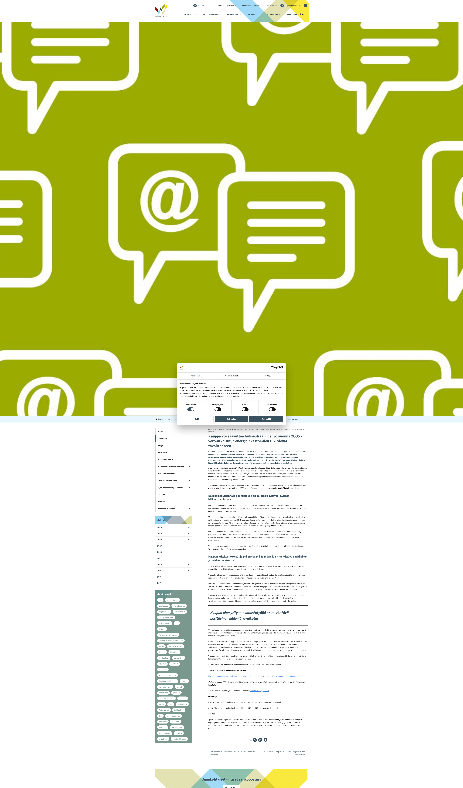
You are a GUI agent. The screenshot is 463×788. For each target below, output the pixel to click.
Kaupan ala (232, 14)
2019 (159, 570)
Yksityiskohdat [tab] (231, 376)
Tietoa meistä (294, 14)
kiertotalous (164, 658)
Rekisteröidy (272, 5)
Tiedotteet (228, 429)
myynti (184, 681)
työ (160, 716)
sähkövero (262, 429)
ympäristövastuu (179, 739)
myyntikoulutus (165, 687)
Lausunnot (162, 453)
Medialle (161, 502)
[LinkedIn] (260, 740)
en (203, 5)
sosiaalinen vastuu (166, 698)
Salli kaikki (266, 419)
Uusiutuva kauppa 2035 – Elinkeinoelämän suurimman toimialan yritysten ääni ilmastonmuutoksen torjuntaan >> (253, 676)
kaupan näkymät (175, 646)
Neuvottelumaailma (166, 460)
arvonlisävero (172, 600)
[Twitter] (255, 740)
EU (177, 623)
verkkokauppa (164, 733)
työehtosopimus (173, 716)
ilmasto (246, 429)
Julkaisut (162, 495)
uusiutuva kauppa (282, 429)
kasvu (161, 646)
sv (199, 5)
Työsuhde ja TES (233, 5)
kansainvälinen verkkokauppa (171, 640)
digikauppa (163, 606)
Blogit (160, 446)
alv (160, 600)
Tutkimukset (164, 710)
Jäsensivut (220, 5)
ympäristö (211, 431)
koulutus (162, 664)
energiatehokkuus (166, 617)
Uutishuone (272, 14)
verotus (179, 733)
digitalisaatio (180, 612)
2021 (159, 558)
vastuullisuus (292, 429)
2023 (159, 546)
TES (170, 704)
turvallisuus (182, 704)
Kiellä (196, 419)
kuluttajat (163, 669)
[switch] (217, 409)
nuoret (179, 687)
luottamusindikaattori (167, 681)
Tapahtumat (247, 5)
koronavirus (178, 658)
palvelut (176, 693)
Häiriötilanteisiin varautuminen (171, 467)
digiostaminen (179, 606)
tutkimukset (179, 710)
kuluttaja (174, 664)
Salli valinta (231, 419)
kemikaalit (174, 652)
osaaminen (163, 693)
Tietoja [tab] (268, 376)
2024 (159, 539)
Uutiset (161, 432)
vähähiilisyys (301, 429)
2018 (159, 577)
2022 (159, 552)
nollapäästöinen (253, 429)
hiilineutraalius (238, 429)
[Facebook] (265, 740)
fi (195, 5)
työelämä (163, 721)
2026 (159, 527)
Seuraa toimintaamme (167, 508)
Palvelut (252, 14)
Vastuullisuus (210, 14)
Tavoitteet (188, 14)
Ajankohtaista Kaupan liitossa (170, 488)
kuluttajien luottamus (167, 675)
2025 (159, 533)
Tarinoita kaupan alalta (167, 481)
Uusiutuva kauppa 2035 (259, 691)
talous (161, 704)
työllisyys (176, 721)
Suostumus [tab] (195, 376)
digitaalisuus (164, 612)
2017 (159, 583)
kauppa (162, 652)
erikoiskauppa (164, 623)
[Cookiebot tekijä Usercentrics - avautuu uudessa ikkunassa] (272, 368)
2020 (159, 564)
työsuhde (163, 727)
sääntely (182, 698)
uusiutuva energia (271, 429)
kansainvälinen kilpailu (168, 635)
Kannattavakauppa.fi (167, 474)
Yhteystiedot (259, 5)
